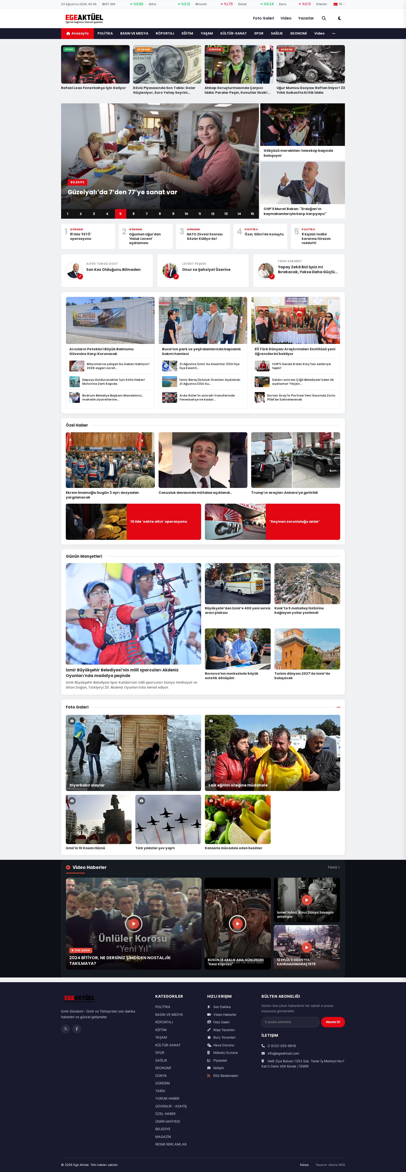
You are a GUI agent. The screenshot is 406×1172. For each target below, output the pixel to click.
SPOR (258, 33)
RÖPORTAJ (165, 33)
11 (200, 213)
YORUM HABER (167, 1098)
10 (186, 213)
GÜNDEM (162, 1083)
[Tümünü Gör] (338, 707)
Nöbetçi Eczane (225, 1053)
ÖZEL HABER (165, 1114)
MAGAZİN (163, 1137)
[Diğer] (333, 33)
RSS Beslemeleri (225, 1076)
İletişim (218, 1068)
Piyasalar (219, 1060)
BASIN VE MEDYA (134, 33)
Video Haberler (224, 1014)
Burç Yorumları (223, 1037)
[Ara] (324, 18)
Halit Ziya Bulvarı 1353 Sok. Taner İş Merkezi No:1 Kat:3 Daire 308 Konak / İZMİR (303, 1063)
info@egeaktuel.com (283, 1053)
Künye (304, 1165)
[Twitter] (65, 1028)
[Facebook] (76, 1028)
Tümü (333, 867)
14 (239, 213)
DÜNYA (161, 1076)
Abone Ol (333, 1022)
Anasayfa (80, 33)
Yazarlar (306, 18)
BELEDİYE (162, 1129)
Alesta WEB (336, 1165)
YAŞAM (207, 33)
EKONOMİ (298, 33)
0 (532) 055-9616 (281, 1046)
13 (226, 213)
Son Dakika (221, 1007)
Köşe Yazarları (223, 1030)
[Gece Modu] (340, 18)
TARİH (160, 1091)
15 (252, 213)
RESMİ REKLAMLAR (171, 1144)
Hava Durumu (223, 1045)
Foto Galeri (263, 18)
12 (213, 213)
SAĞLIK (277, 33)
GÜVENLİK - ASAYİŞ (171, 1106)
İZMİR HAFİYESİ (167, 1121)
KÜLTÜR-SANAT (233, 33)
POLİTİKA (105, 33)
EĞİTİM (187, 33)
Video (286, 18)
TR (340, 4)
